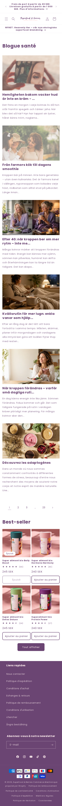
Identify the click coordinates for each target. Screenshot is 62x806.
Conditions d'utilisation (20, 710)
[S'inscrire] (51, 745)
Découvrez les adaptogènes (26, 463)
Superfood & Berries (23, 782)
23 (43, 507)
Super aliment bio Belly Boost (16, 561)
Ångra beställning (16, 724)
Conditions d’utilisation (47, 791)
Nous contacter (15, 674)
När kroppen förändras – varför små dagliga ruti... (29, 390)
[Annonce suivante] (56, 6)
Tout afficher (31, 647)
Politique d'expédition (19, 681)
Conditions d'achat (17, 688)
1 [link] (9, 507)
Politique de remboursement (23, 702)
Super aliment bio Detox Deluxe (12, 618)
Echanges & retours (18, 695)
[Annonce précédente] (5, 6)
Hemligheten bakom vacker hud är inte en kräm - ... (30, 96)
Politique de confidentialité (19, 791)
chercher (11, 717)
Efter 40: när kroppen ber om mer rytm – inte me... (30, 241)
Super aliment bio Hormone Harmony (42, 561)
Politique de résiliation (24, 800)
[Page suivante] (52, 507)
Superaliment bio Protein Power (41, 618)
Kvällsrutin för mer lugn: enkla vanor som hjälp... (28, 316)
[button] (6, 18)
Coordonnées (45, 800)
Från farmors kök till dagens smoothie (26, 167)
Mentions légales (44, 796)
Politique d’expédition (22, 796)
